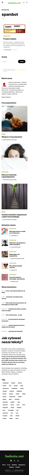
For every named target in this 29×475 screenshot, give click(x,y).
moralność (17, 399)
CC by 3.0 (7, 470)
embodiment (14, 388)
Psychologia (5, 171)
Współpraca (21, 464)
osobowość (5, 407)
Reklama (11, 467)
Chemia (4, 385)
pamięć (12, 407)
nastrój (12, 404)
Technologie (6, 35)
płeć (17, 410)
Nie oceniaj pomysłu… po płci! (14, 315)
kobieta (17, 393)
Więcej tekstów (6, 97)
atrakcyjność (6, 383)
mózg (18, 402)
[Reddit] (18, 460)
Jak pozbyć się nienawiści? (15, 331)
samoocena (5, 413)
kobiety (24, 393)
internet (4, 393)
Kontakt (18, 467)
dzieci (21, 385)
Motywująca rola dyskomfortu (14, 255)
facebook (12, 391)
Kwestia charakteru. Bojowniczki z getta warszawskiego (14, 216)
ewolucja (5, 391)
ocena (23, 404)
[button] (2, 2)
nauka (18, 404)
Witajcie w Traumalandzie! (12, 137)
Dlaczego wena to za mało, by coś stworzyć (17, 232)
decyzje (15, 385)
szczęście (5, 415)
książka (20, 396)
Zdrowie (17, 415)
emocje (22, 388)
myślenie (12, 402)
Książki (3, 134)
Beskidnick (4, 309)
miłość (10, 399)
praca (4, 410)
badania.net (12, 364)
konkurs (4, 396)
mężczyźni (5, 404)
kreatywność (12, 396)
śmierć (17, 418)
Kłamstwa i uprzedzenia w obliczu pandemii (17, 243)
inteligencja (19, 391)
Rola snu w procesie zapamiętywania (9, 176)
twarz (11, 415)
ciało (10, 385)
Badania (13, 383)
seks (12, 413)
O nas (8, 464)
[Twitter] (14, 460)
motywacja (5, 402)
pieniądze (19, 407)
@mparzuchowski (19, 470)
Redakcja (14, 464)
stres (17, 413)
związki (11, 418)
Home (3, 464)
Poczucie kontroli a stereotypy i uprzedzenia (17, 278)
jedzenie (11, 393)
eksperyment (6, 388)
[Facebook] (11, 460)
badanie (20, 383)
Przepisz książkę (9, 39)
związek (4, 418)
